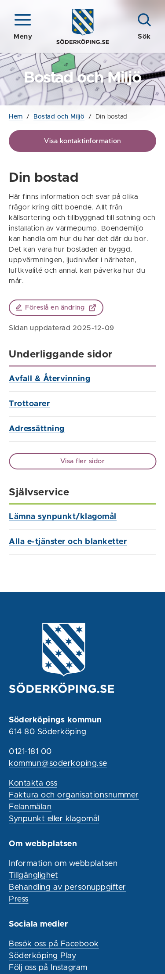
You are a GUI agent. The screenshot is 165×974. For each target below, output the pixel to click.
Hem (16, 117)
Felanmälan (30, 807)
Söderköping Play (42, 956)
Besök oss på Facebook (54, 944)
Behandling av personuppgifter (67, 887)
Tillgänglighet (33, 876)
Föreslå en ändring (54, 307)
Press (19, 899)
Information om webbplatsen (63, 864)
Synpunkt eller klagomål (54, 819)
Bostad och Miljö (58, 117)
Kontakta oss (33, 783)
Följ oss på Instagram (48, 968)
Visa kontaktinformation (82, 141)
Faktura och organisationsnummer (74, 795)
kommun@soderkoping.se (58, 764)
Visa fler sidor (82, 461)
